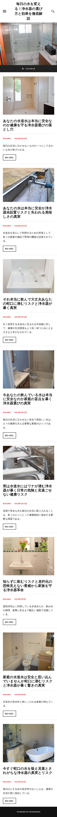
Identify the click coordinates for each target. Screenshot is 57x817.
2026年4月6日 (20, 694)
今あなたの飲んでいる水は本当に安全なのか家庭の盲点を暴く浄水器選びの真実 (27, 398)
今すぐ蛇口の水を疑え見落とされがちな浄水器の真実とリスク (27, 770)
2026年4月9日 (20, 599)
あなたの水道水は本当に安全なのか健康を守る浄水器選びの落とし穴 (27, 124)
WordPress (34, 812)
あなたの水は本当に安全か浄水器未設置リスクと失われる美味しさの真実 (27, 212)
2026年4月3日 (20, 782)
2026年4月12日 (20, 504)
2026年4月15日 (20, 412)
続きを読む (9, 157)
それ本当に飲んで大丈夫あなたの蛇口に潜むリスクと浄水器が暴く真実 (27, 303)
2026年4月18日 (20, 317)
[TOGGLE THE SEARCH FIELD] (52, 11)
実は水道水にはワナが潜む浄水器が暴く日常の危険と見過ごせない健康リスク (27, 490)
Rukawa (7, 138)
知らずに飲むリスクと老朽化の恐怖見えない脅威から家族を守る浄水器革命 (27, 585)
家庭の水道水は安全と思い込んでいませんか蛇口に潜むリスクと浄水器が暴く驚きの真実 (28, 681)
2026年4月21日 (20, 226)
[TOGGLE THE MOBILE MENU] (4, 11)
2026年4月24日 (20, 138)
